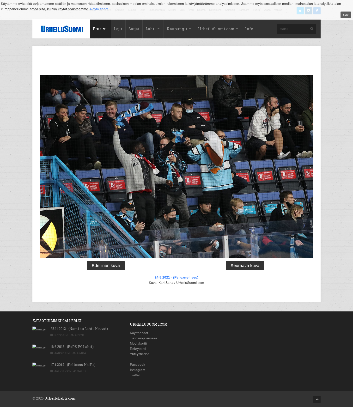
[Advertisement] (176, 61)
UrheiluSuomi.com (216, 28)
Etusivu (100, 28)
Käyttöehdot (139, 333)
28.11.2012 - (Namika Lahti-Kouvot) (79, 328)
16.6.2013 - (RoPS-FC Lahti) (72, 346)
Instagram (137, 370)
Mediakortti (138, 343)
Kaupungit (177, 28)
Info (249, 28)
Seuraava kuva (245, 265)
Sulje (345, 14)
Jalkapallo (62, 353)
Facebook (137, 364)
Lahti (151, 28)
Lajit (118, 28)
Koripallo (61, 335)
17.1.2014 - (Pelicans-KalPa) (73, 364)
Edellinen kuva (106, 265)
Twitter (135, 375)
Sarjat (134, 28)
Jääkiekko (62, 371)
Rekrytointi (138, 349)
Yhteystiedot (139, 354)
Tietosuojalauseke (143, 338)
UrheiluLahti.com (60, 398)
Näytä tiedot (99, 9)
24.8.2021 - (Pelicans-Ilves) (176, 277)
